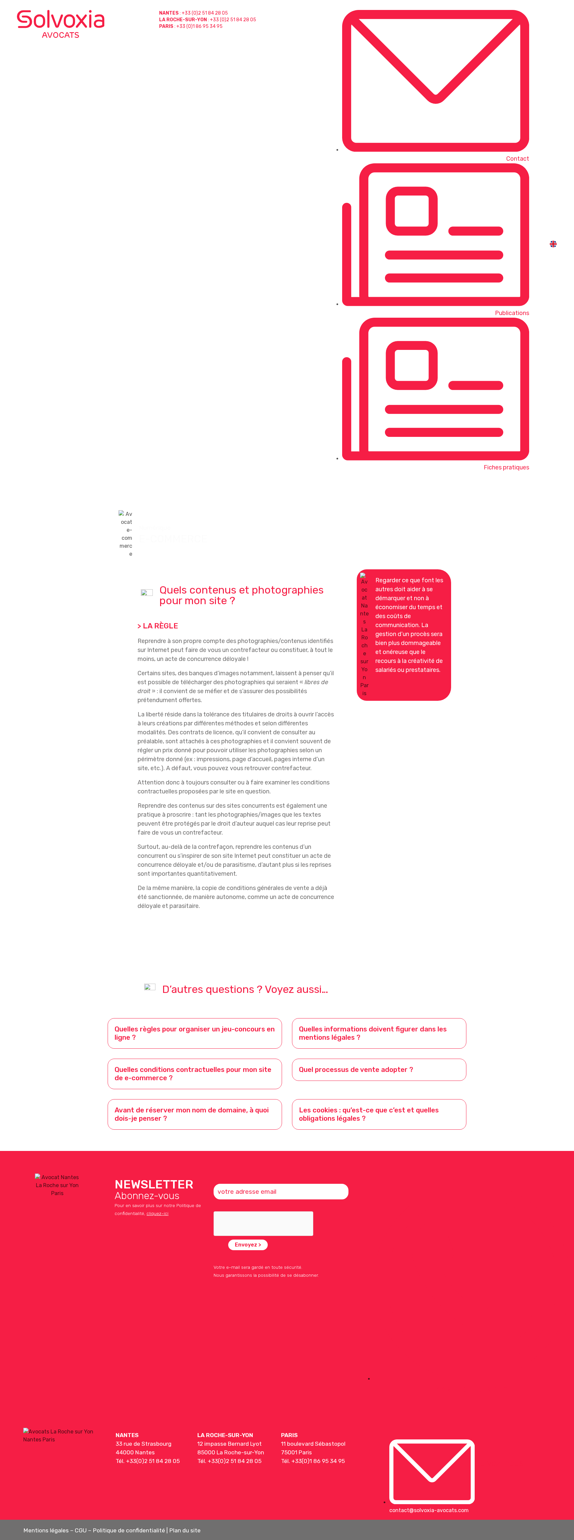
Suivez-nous (499, 1463)
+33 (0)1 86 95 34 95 (199, 26)
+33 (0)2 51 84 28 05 (205, 13)
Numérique (379, 490)
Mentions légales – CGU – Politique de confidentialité (94, 1530)
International (507, 490)
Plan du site (185, 1530)
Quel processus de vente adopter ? (356, 1070)
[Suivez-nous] (482, 1446)
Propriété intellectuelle (315, 490)
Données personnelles (441, 490)
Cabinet (553, 490)
